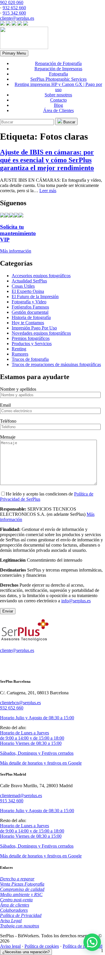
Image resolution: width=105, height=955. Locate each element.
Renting (19, 348)
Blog (58, 105)
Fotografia (58, 73)
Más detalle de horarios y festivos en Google (41, 763)
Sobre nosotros (58, 94)
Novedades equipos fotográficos (41, 333)
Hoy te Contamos (28, 322)
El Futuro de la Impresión (35, 296)
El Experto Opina (28, 291)
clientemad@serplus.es (21, 795)
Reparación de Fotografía (58, 63)
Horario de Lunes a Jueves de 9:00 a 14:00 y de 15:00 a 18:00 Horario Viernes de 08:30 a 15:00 (32, 738)
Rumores (20, 354)
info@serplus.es (76, 600)
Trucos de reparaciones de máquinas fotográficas (56, 364)
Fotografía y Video (29, 301)
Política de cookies (41, 946)
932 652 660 (14, 7)
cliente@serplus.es (17, 18)
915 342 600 (14, 12)
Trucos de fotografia (30, 359)
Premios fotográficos (31, 338)
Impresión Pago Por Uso (34, 327)
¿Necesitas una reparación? (26, 952)
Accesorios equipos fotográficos (41, 275)
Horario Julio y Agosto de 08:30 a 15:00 (37, 717)
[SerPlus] (24, 47)
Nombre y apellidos (18, 389)
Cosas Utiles (23, 286)
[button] (92, 942)
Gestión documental (30, 312)
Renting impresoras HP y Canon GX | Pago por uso (58, 87)
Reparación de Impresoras (58, 68)
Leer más (47, 190)
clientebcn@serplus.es (20, 702)
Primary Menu (14, 53)
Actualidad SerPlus (29, 280)
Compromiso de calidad (22, 889)
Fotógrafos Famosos (30, 306)
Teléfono (8, 421)
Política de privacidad (82, 946)
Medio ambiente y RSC (21, 894)
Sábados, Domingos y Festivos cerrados (37, 753)
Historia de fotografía (31, 317)
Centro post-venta (16, 899)
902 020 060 (11, 2)
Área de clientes (14, 904)
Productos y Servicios (32, 343)
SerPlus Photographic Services (58, 79)
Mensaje (7, 437)
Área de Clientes (58, 110)
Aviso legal (10, 946)
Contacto (58, 100)
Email (5, 405)
